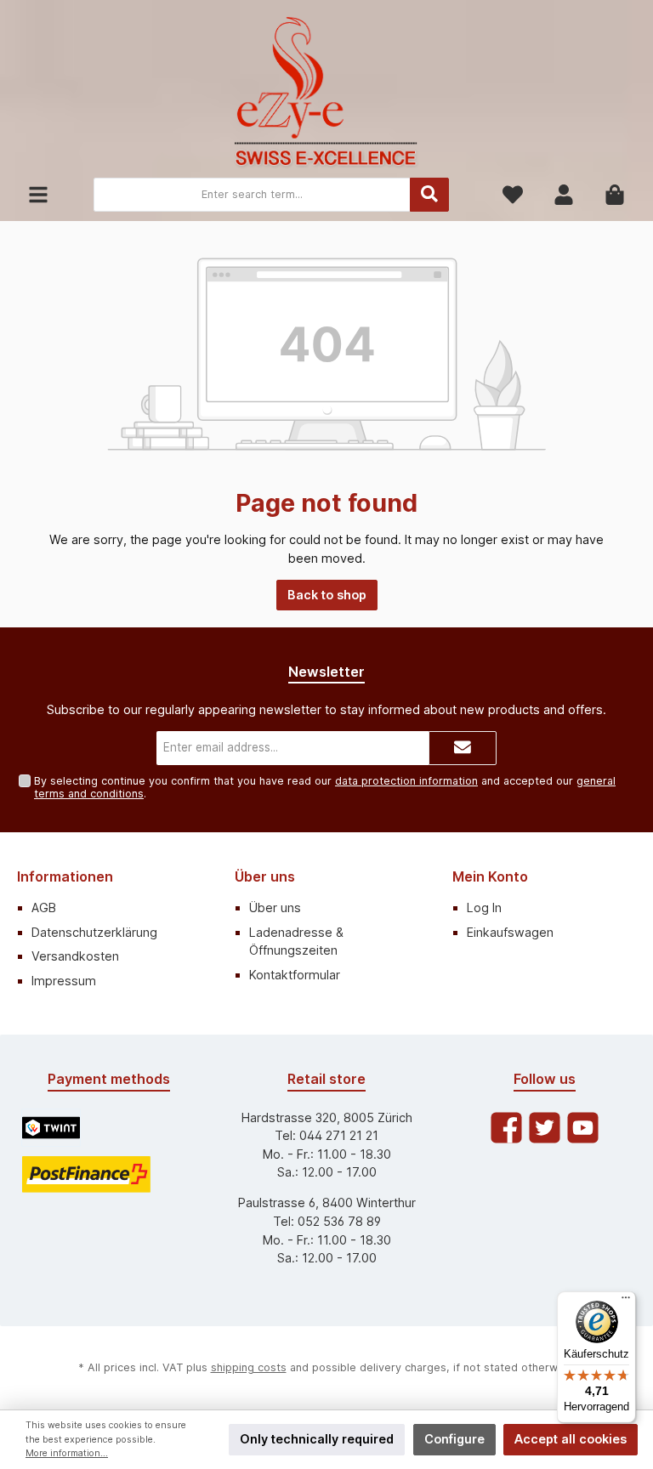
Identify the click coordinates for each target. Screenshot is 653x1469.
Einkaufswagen (510, 932)
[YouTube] (583, 1128)
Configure (454, 1439)
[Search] (429, 195)
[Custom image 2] (86, 1174)
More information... (67, 1453)
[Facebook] (506, 1128)
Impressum (63, 980)
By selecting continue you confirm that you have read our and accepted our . (325, 787)
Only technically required (317, 1439)
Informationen (65, 876)
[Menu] (38, 195)
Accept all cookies (570, 1439)
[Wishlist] (512, 195)
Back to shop (326, 594)
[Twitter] (544, 1128)
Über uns (265, 876)
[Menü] (626, 1301)
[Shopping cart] (614, 195)
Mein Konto (490, 876)
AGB (43, 907)
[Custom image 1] (51, 1128)
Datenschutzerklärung (94, 932)
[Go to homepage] (326, 93)
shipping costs (249, 1367)
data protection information (406, 780)
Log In (484, 907)
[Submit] (463, 748)
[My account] (563, 195)
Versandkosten (75, 956)
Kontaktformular (294, 974)
